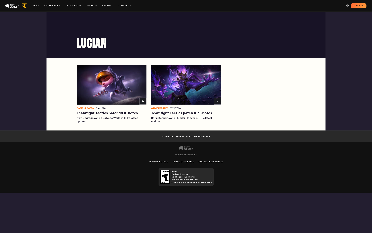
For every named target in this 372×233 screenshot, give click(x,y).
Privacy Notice (158, 161)
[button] (111, 94)
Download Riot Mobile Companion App (186, 136)
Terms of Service (183, 161)
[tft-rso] (25, 5)
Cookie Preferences (210, 161)
